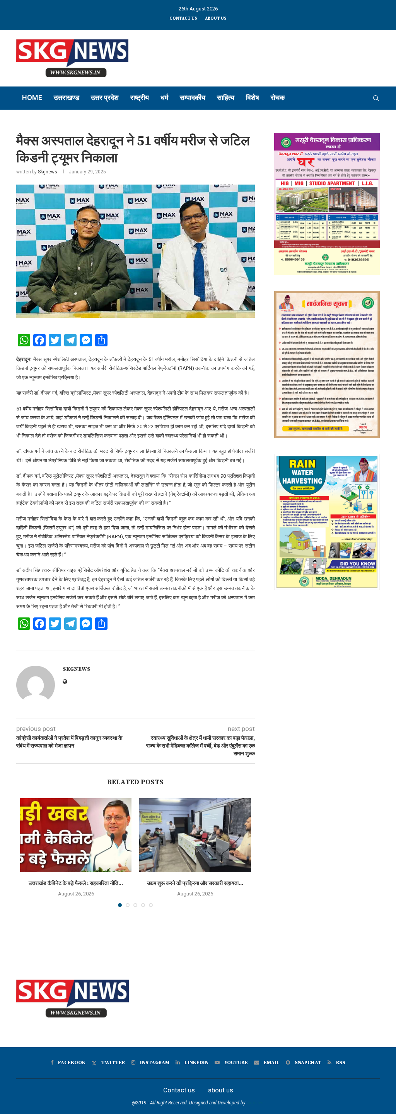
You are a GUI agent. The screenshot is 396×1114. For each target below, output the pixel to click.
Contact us (183, 18)
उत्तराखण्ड (66, 97)
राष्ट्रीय (139, 97)
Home (32, 97)
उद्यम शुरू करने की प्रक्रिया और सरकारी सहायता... (195, 883)
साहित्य (225, 97)
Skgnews (47, 172)
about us (216, 18)
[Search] (376, 98)
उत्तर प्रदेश (105, 97)
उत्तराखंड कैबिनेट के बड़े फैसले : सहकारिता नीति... (76, 883)
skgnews (256, 1103)
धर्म (164, 97)
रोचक (278, 97)
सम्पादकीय (192, 97)
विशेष (252, 97)
